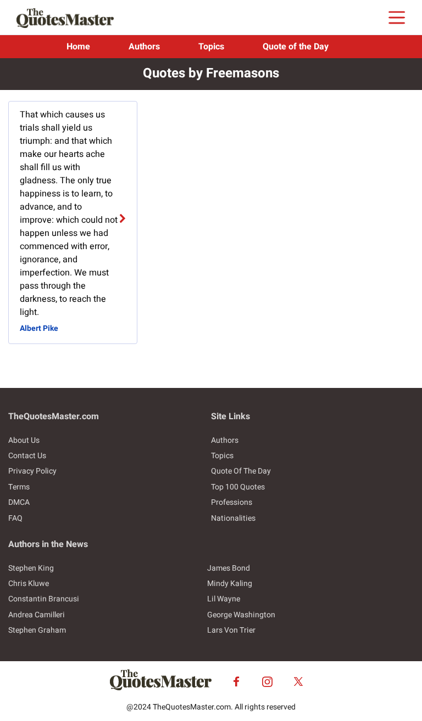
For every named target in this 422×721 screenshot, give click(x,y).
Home (78, 46)
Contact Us (27, 455)
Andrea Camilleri (36, 615)
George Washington (241, 615)
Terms (19, 487)
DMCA (19, 502)
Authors (144, 46)
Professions (231, 502)
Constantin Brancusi (43, 599)
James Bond (228, 568)
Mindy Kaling (229, 583)
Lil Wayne (223, 599)
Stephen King (31, 568)
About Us (24, 440)
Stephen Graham (37, 630)
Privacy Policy (32, 471)
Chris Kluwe (28, 583)
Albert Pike (39, 328)
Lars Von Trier (231, 630)
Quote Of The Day (241, 471)
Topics (211, 46)
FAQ (15, 518)
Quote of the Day (296, 46)
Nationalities (233, 518)
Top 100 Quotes (238, 487)
